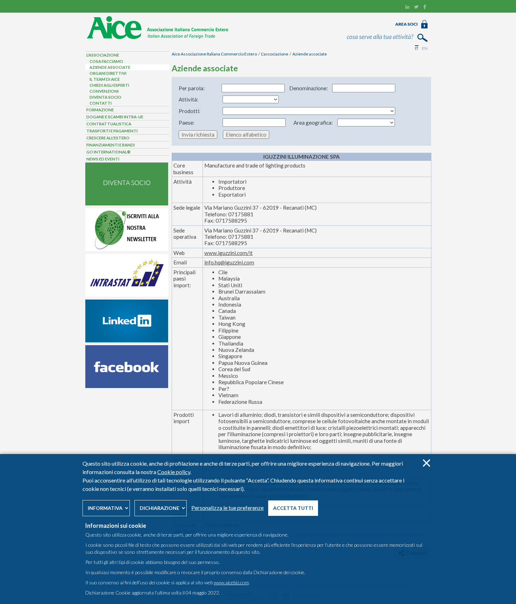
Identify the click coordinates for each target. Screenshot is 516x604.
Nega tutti (426, 463)
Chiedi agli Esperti (109, 85)
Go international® (108, 152)
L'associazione (274, 54)
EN (425, 48)
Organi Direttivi (108, 73)
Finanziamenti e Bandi (110, 145)
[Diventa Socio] (126, 203)
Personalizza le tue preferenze (227, 507)
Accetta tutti (293, 508)
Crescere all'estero (108, 138)
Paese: (186, 122)
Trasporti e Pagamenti (112, 131)
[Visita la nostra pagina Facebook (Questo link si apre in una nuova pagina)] (425, 8)
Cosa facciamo (106, 61)
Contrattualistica (108, 124)
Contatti (101, 103)
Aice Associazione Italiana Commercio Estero (214, 54)
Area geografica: (313, 122)
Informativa (105, 508)
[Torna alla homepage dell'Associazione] (157, 37)
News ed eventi (102, 159)
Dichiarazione (159, 508)
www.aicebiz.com (231, 582)
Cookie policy (173, 471)
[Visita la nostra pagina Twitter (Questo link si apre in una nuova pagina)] (416, 8)
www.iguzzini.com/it (228, 253)
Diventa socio (105, 97)
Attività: (188, 99)
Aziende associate (309, 54)
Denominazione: (308, 88)
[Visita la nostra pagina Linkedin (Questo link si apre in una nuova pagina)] (407, 8)
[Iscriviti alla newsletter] (126, 249)
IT (416, 48)
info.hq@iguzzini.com (229, 262)
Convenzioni (104, 91)
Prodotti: (189, 111)
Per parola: (192, 88)
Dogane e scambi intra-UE (114, 116)
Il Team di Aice (105, 79)
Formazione (100, 109)
